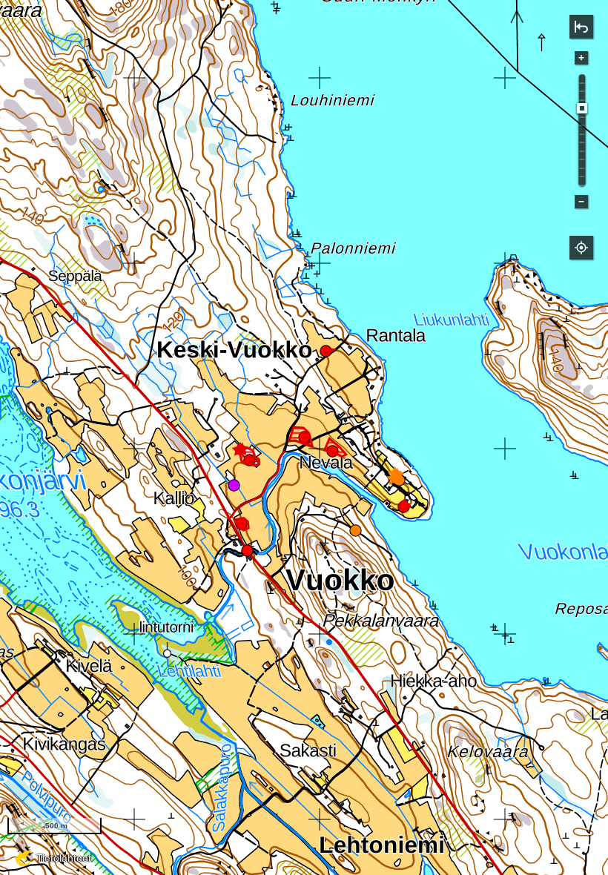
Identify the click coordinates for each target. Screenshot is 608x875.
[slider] (582, 108)
